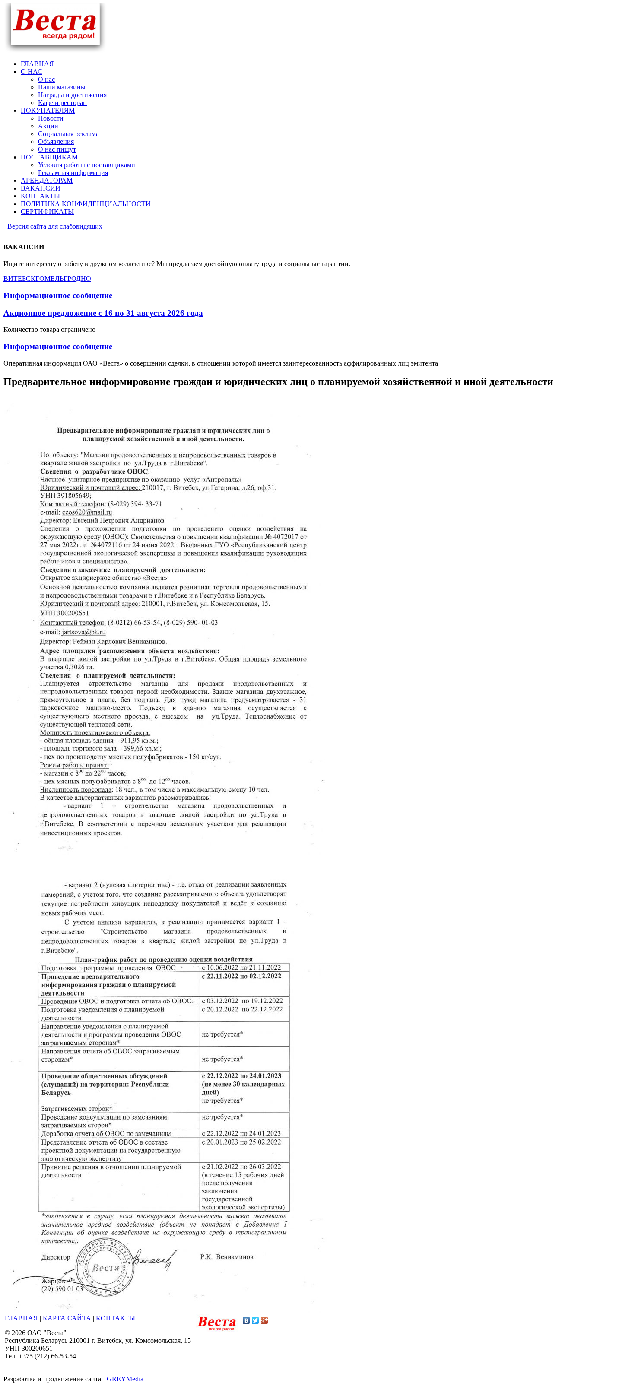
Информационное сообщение (57, 295)
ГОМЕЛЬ (49, 278)
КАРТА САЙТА (67, 1318)
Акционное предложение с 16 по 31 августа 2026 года (103, 313)
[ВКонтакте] (246, 1320)
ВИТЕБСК (19, 278)
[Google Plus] (264, 1320)
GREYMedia (125, 1379)
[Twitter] (255, 1320)
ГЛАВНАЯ (21, 1318)
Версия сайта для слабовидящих (54, 226)
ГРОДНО (77, 278)
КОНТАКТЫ (115, 1318)
